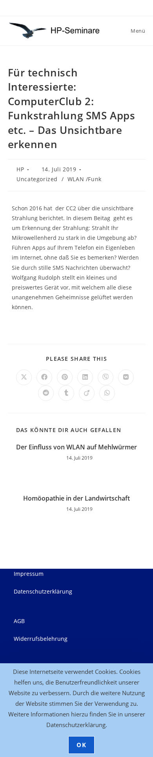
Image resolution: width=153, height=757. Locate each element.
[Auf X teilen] (24, 377)
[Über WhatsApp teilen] (107, 393)
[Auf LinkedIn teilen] (85, 377)
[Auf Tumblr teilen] (66, 393)
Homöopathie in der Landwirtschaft (76, 498)
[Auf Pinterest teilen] (65, 377)
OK (81, 745)
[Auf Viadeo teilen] (87, 393)
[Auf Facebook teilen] (44, 377)
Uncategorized (37, 179)
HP (20, 169)
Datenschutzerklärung (43, 591)
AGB (19, 621)
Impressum (29, 573)
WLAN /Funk (84, 179)
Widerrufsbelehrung (40, 638)
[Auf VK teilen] (126, 377)
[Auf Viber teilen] (105, 377)
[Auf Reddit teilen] (46, 393)
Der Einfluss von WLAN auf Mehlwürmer (76, 447)
